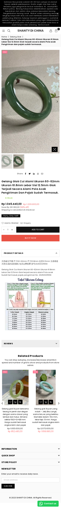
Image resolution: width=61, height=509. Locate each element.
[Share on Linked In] (34, 173)
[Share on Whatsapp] (38, 173)
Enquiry (27, 223)
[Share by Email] (42, 173)
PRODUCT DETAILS (13, 253)
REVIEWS (8, 343)
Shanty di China (32, 30)
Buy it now (30, 238)
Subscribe (8, 486)
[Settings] (50, 30)
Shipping (5, 209)
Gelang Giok (15, 37)
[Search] (9, 30)
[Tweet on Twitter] (30, 173)
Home (4, 37)
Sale (5, 52)
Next (57, 101)
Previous (3, 101)
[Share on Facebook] (25, 173)
